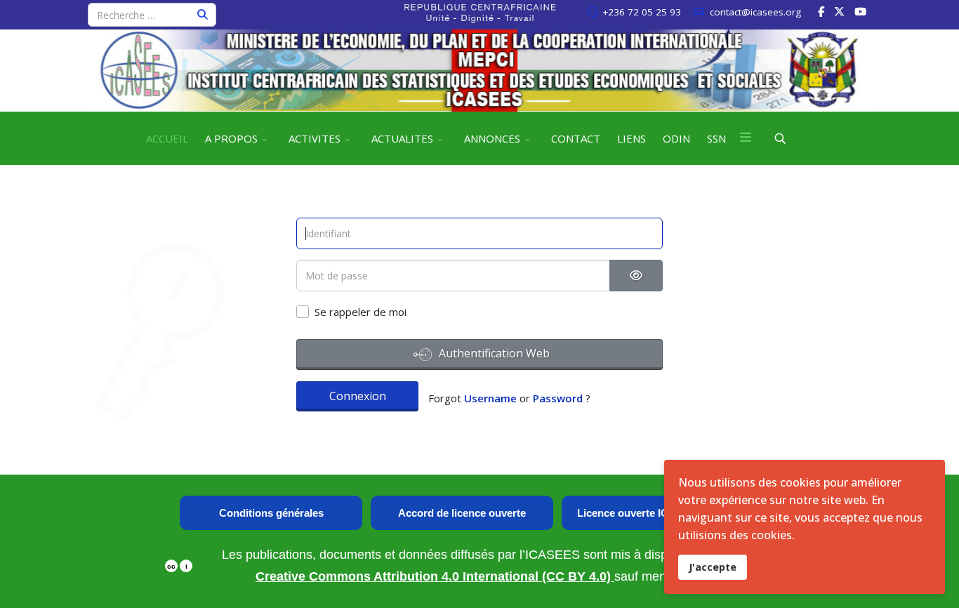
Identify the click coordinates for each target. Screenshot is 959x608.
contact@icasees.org (755, 12)
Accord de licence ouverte (462, 513)
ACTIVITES (314, 138)
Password (558, 398)
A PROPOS (231, 138)
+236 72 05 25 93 (641, 12)
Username (490, 398)
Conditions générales (271, 513)
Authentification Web (493, 353)
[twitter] (839, 11)
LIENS (631, 138)
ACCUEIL (167, 138)
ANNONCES (492, 138)
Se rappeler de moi (360, 312)
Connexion (357, 396)
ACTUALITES (402, 138)
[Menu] (745, 138)
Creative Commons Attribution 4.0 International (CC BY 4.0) (435, 576)
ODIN (676, 138)
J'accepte (712, 567)
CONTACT (575, 138)
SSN (716, 138)
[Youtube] (860, 11)
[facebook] (821, 11)
